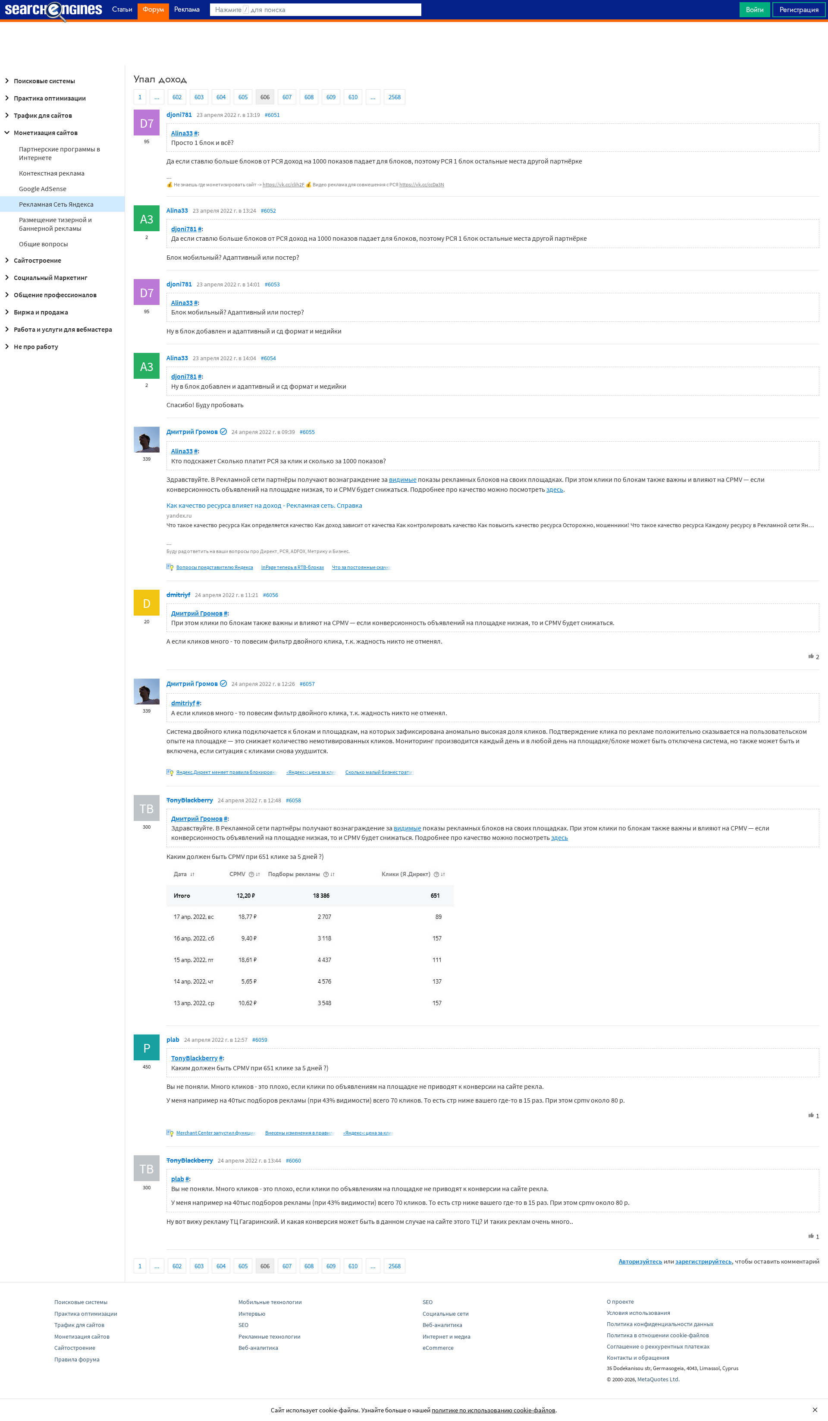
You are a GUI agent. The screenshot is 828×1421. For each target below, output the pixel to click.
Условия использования (638, 1313)
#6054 (268, 358)
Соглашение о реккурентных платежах (658, 1346)
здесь (554, 489)
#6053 (272, 284)
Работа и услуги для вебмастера (63, 329)
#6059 (259, 1040)
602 (177, 97)
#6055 (307, 432)
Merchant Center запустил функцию (216, 1132)
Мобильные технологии (270, 1302)
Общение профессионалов (55, 294)
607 (287, 97)
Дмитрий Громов (192, 431)
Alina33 (182, 133)
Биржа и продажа (41, 312)
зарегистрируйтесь (703, 1261)
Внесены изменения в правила (300, 1132)
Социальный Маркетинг (51, 277)
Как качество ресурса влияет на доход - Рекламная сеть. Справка (264, 505)
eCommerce (438, 1348)
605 (243, 97)
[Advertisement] (414, 43)
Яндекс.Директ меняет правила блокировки (227, 772)
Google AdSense (42, 188)
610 (353, 97)
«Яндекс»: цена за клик (311, 772)
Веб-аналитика (258, 1348)
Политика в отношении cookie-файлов (658, 1335)
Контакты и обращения (638, 1357)
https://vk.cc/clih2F (283, 184)
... (157, 97)
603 (199, 97)
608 (309, 97)
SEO (243, 1325)
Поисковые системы (44, 80)
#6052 (268, 210)
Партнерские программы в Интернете (59, 153)
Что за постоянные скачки (362, 567)
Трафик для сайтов (43, 115)
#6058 (293, 800)
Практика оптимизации (50, 98)
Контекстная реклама (52, 173)
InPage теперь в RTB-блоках (292, 567)
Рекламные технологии (269, 1336)
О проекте (620, 1301)
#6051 (272, 115)
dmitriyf (178, 594)
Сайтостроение (37, 260)
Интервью (251, 1313)
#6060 (293, 1160)
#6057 (307, 684)
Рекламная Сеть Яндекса (56, 204)
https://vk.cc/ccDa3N (421, 184)
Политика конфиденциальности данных (660, 1324)
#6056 (270, 595)
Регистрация (799, 9)
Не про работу (36, 346)
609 (331, 97)
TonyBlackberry (189, 799)
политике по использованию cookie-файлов (493, 1410)
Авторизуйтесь (640, 1261)
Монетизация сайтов (46, 132)
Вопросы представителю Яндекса (214, 567)
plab (172, 1039)
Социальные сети (446, 1313)
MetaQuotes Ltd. (658, 1379)
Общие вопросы (43, 243)
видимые (403, 479)
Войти (755, 9)
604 (221, 97)
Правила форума (77, 1359)
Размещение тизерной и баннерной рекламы (55, 224)
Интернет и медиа (446, 1336)
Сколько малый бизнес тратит (380, 772)
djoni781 (179, 114)
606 (265, 97)
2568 (395, 97)
